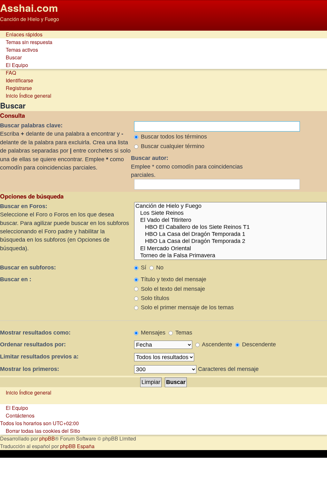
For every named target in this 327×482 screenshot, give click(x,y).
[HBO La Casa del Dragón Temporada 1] (230, 234)
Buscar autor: (149, 158)
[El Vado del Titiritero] (230, 220)
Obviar (7, 26)
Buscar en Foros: (23, 206)
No (159, 267)
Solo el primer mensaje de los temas (186, 307)
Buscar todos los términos (173, 136)
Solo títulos (154, 298)
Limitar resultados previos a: (39, 356)
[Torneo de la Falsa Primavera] (230, 255)
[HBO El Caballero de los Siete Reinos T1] (230, 227)
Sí (142, 267)
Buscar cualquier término (171, 146)
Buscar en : (15, 279)
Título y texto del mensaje (172, 279)
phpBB (47, 438)
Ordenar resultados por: (33, 344)
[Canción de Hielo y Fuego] (230, 206)
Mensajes (152, 332)
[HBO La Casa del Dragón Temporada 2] (230, 241)
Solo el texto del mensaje (172, 289)
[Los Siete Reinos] (230, 213)
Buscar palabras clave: (31, 125)
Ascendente (216, 344)
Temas (183, 332)
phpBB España (77, 446)
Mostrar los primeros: (29, 369)
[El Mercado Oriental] (230, 248)
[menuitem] (26, 42)
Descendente (258, 344)
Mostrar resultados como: (35, 332)
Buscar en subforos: (28, 267)
